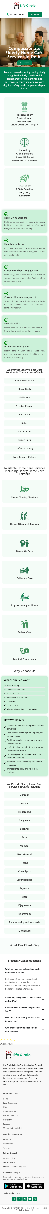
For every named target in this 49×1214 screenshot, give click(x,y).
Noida (24, 803)
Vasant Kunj (24, 431)
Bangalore (24, 820)
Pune (24, 837)
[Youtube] (30, 1199)
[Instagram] (35, 1199)
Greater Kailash (24, 406)
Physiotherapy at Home (24, 605)
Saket (24, 423)
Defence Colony (24, 448)
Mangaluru (24, 930)
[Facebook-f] (14, 1199)
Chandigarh (24, 871)
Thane (24, 862)
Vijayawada (24, 905)
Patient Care (24, 632)
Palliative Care (25, 578)
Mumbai (24, 845)
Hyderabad (24, 811)
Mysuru (24, 888)
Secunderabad (25, 879)
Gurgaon (24, 794)
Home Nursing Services (24, 497)
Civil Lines (24, 397)
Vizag (24, 896)
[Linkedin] (24, 1199)
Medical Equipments (24, 659)
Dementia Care (24, 551)
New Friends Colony (24, 457)
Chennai (24, 828)
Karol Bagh (24, 389)
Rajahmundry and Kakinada (24, 922)
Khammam (24, 913)
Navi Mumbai (24, 854)
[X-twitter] (19, 1199)
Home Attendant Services (24, 524)
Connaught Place (24, 380)
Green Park (24, 439)
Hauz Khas (24, 414)
